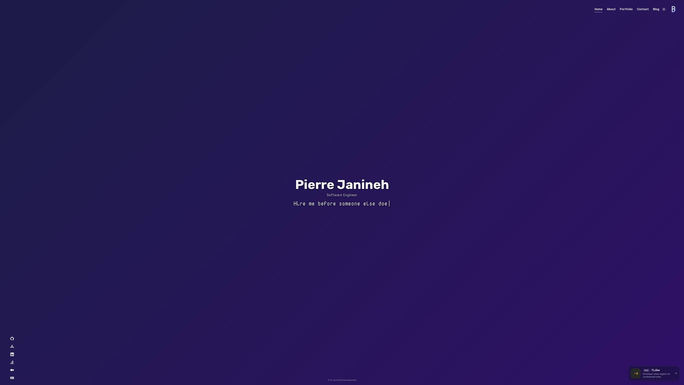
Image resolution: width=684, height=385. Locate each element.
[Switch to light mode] (664, 9)
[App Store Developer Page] (12, 346)
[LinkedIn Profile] (12, 354)
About (611, 9)
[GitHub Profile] (12, 338)
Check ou (342, 203)
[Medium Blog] (12, 370)
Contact (643, 9)
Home (599, 9)
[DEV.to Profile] (12, 377)
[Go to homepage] (673, 9)
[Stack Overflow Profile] (12, 362)
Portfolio (626, 9)
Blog (656, 9)
